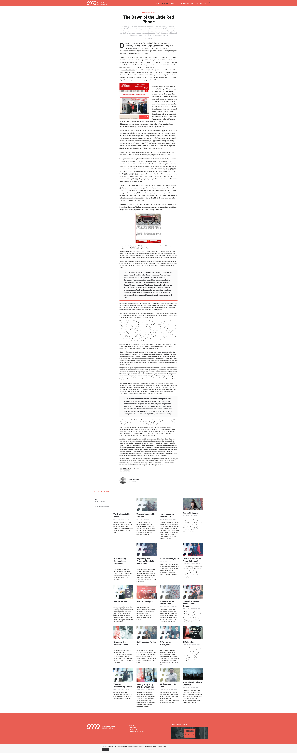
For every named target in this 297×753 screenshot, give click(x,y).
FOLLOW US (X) (133, 729)
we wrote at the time (128, 70)
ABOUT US (132, 725)
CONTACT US (132, 727)
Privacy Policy (162, 746)
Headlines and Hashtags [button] (102, 506)
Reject (114, 749)
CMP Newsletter (186, 3)
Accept (106, 749)
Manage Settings (125, 749)
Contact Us (201, 3)
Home (157, 3)
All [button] (96, 499)
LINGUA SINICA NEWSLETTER (179, 724)
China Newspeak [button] (100, 501)
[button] (209, 3)
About (173, 3)
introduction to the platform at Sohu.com (163, 265)
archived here (148, 385)
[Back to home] (98, 3)
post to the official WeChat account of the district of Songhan (147, 204)
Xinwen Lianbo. (166, 155)
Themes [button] (165, 3)
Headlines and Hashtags (148, 12)
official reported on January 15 (148, 121)
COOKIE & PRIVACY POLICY (136, 731)
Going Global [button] (99, 504)
